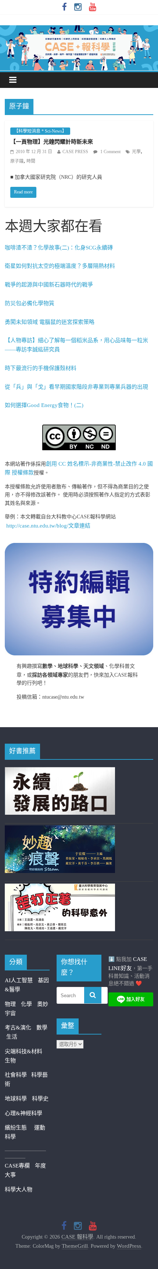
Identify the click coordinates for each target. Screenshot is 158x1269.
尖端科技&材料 (23, 1051)
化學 (26, 1004)
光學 (136, 151)
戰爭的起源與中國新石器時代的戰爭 (49, 285)
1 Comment (110, 151)
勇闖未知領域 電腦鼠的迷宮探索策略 (49, 322)
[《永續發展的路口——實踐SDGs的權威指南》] (60, 771)
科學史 (40, 1099)
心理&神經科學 (23, 1113)
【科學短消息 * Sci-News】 (40, 131)
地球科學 (16, 1099)
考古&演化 (18, 1028)
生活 (11, 1037)
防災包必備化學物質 (29, 303)
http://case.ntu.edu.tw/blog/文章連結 (48, 526)
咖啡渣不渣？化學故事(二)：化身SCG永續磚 (59, 248)
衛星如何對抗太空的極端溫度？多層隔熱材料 (60, 266)
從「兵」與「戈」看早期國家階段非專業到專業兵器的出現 (76, 387)
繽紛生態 (19, 1128)
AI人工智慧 (19, 980)
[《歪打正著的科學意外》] (60, 888)
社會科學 (18, 1075)
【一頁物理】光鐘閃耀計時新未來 (51, 142)
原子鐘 (17, 161)
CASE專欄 (17, 1166)
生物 (10, 1060)
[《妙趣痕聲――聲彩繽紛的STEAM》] (60, 830)
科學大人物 (18, 1189)
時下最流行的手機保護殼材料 (40, 368)
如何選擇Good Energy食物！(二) (44, 405)
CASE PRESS (75, 151)
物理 (10, 1004)
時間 (30, 161)
